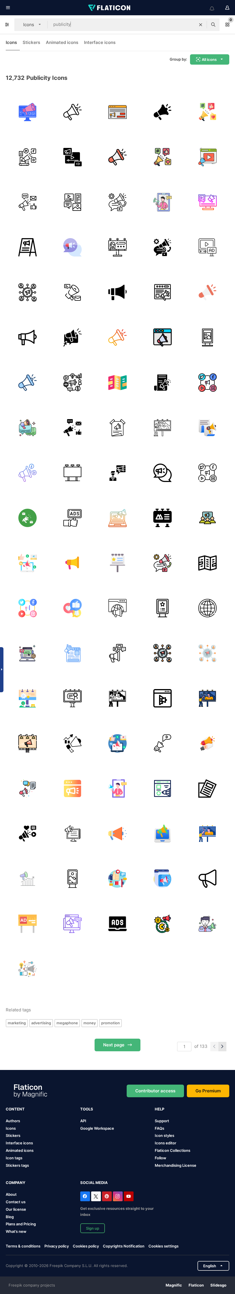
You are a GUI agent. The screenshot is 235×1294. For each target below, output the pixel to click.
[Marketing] (72, 112)
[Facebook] (85, 1196)
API (83, 1120)
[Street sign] (207, 337)
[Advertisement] (162, 202)
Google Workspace (97, 1128)
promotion (110, 1023)
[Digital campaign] (27, 563)
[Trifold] (117, 382)
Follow (160, 1158)
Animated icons (62, 42)
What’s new (16, 1231)
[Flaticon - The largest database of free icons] (109, 8)
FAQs (159, 1128)
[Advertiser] (162, 788)
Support (162, 1120)
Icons (11, 42)
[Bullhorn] (27, 157)
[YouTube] (129, 1196)
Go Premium (208, 1091)
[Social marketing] (207, 202)
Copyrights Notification (123, 1246)
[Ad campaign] (117, 112)
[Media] (162, 698)
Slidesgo (218, 1285)
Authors (13, 1120)
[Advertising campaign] (27, 517)
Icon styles (164, 1135)
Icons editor (165, 1143)
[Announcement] (27, 968)
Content (15, 1109)
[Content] (72, 202)
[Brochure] (207, 788)
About (11, 1194)
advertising (41, 1023)
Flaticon (196, 1285)
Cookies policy (86, 1246)
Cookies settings (163, 1246)
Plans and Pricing (21, 1224)
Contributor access (155, 1091)
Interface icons (99, 42)
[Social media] (207, 382)
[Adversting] (72, 337)
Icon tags (14, 1158)
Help (159, 1109)
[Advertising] (27, 112)
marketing (17, 1023)
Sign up (92, 1228)
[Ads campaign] (27, 923)
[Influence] (117, 833)
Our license (16, 1209)
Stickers (31, 42)
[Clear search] (200, 24)
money (89, 1023)
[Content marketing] (162, 382)
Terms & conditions (23, 1246)
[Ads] (72, 517)
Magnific (174, 1285)
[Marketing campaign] (72, 743)
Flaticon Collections (172, 1150)
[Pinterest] (107, 1196)
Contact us (16, 1201)
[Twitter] (96, 1196)
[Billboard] (117, 247)
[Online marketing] (162, 292)
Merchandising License (175, 1165)
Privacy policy (56, 1246)
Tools (86, 1109)
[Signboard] (27, 247)
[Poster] (117, 427)
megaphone (67, 1023)
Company (15, 1182)
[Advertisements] (27, 653)
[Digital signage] (72, 878)
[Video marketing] (72, 157)
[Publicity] (27, 427)
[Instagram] (118, 1196)
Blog (10, 1216)
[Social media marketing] (117, 202)
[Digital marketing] (207, 427)
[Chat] (72, 247)
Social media (94, 1182)
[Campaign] (162, 337)
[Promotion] (117, 292)
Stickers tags (17, 1165)
